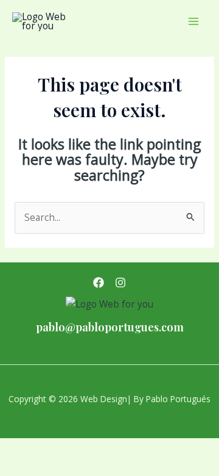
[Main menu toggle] (194, 21)
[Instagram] (120, 282)
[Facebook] (98, 282)
